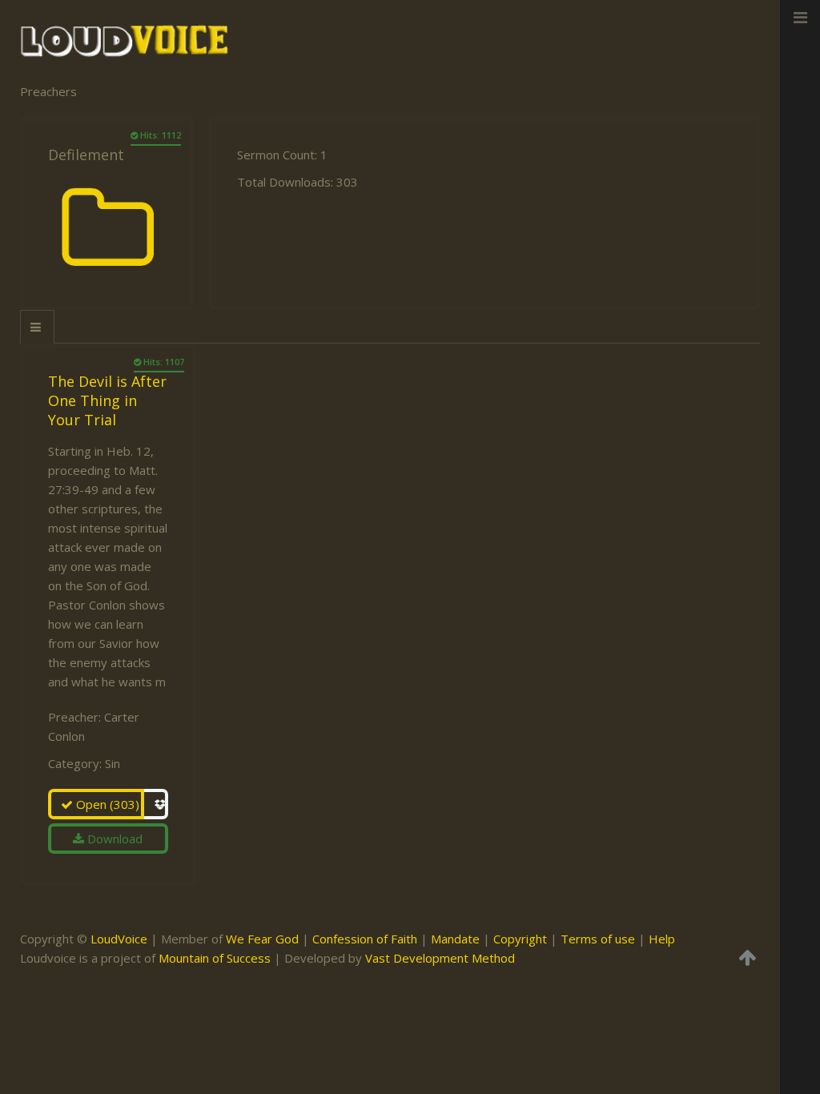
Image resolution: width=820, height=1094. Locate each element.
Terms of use (598, 939)
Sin (112, 763)
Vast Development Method (440, 958)
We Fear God (262, 939)
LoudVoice (118, 939)
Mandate (455, 939)
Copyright (520, 939)
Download (113, 839)
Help (662, 939)
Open (106, 804)
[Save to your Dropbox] (156, 804)
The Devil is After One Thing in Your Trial (107, 400)
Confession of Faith (364, 939)
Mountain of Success (215, 958)
